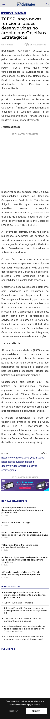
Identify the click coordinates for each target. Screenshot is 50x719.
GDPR (37, 705)
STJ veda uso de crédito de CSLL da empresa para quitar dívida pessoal (20, 573)
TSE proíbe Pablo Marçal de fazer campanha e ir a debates (19, 546)
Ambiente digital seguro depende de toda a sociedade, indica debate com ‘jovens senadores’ (24, 559)
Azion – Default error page (15, 522)
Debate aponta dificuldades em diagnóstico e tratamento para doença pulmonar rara (22, 510)
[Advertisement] (25, 161)
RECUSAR (13, 711)
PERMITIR (36, 711)
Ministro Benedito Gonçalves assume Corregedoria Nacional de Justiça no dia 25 (24, 533)
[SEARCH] (47, 4)
